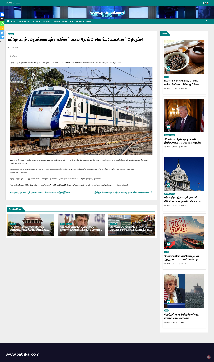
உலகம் (166, 76)
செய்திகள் (36, 21)
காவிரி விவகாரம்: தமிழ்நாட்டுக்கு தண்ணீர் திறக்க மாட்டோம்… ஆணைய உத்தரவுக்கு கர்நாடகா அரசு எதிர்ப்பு (80, 229)
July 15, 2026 (172, 205)
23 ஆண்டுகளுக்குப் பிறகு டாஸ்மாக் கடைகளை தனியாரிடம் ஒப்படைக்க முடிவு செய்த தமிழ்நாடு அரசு (131, 229)
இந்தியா (63, 223)
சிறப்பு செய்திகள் (24, 21)
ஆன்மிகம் (55, 21)
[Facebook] (2, 14)
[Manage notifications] (209, 357)
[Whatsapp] (2, 23)
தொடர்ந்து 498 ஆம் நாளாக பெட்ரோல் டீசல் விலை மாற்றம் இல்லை (41, 192)
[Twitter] (2, 32)
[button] (207, 21)
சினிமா (88, 21)
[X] (2, 19)
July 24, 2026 (172, 147)
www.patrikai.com (107, 12)
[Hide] (1, 41)
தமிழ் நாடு (10, 34)
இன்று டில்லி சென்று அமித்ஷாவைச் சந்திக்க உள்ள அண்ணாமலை (122, 192)
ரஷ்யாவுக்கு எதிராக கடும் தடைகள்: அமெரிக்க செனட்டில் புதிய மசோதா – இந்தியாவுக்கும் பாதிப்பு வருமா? (181, 201)
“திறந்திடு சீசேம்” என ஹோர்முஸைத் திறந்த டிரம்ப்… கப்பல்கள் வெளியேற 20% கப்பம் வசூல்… (183, 259)
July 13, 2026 (172, 322)
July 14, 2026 (172, 264)
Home (14, 21)
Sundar (184, 88)
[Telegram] (2, 37)
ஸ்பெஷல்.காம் (67, 21)
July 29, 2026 (172, 88)
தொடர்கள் (79, 21)
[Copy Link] (2, 28)
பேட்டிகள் (47, 21)
